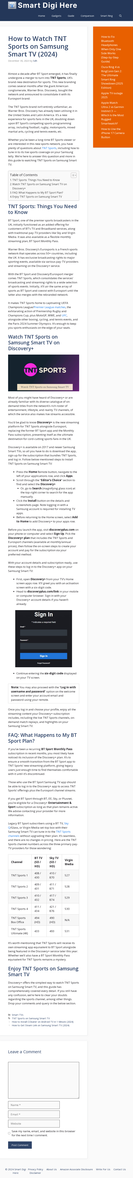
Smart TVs (17, 1014)
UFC (64, 315)
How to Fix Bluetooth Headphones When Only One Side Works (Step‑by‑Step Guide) (111, 49)
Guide (71, 15)
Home (41, 15)
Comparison (87, 15)
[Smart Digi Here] (12, 5)
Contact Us (120, 1169)
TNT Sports (49, 148)
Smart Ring (107, 15)
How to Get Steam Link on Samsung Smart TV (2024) (40, 1025)
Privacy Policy (35, 1169)
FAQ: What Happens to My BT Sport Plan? (37, 192)
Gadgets (56, 15)
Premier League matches (50, 307)
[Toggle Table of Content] (72, 175)
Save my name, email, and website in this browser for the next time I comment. (43, 1133)
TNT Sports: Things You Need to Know (36, 180)
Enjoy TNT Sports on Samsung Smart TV (37, 196)
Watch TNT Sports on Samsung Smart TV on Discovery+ (39, 186)
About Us (51, 1169)
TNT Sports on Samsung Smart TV (31, 1018)
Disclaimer (35, 1172)
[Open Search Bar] (120, 16)
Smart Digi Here (47, 5)
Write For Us (103, 1169)
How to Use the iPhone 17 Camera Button (113, 133)
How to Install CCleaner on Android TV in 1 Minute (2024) (42, 1021)
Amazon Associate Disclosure (76, 1169)
